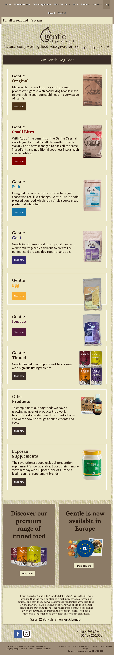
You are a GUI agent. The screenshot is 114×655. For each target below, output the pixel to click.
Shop (106, 4)
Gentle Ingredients (42, 4)
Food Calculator (62, 4)
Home (8, 4)
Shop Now (27, 573)
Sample (9, 649)
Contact (62, 13)
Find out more (83, 565)
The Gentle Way (22, 4)
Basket (51, 13)
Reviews (85, 4)
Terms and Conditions (42, 649)
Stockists (97, 4)
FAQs (75, 4)
